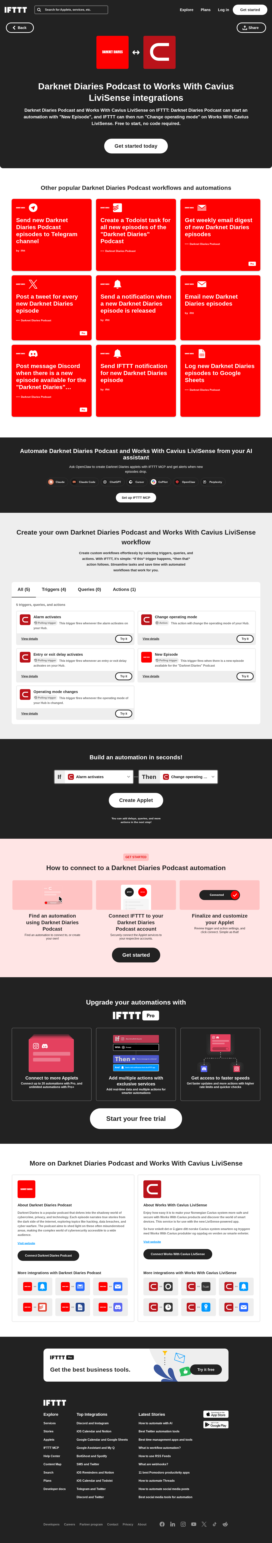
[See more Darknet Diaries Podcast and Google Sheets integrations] (72, 1307)
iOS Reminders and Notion (95, 1472)
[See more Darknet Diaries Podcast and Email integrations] (110, 1286)
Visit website (26, 1243)
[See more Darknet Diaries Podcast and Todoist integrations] (35, 1307)
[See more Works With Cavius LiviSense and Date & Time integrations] (160, 1307)
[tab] (24, 590)
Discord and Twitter (90, 1497)
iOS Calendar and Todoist (95, 1480)
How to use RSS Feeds (155, 1456)
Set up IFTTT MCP (136, 497)
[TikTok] (214, 1524)
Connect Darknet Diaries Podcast (48, 1255)
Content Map (52, 1464)
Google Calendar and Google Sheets (102, 1439)
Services (49, 1423)
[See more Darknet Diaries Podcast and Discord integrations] (110, 1307)
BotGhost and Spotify (92, 1456)
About (142, 1524)
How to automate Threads (157, 1480)
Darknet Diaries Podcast (89, 86)
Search (48, 1472)
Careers (69, 1524)
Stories (48, 1431)
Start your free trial (136, 1118)
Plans (206, 10)
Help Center (51, 1456)
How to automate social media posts (164, 1489)
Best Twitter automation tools (159, 1431)
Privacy (128, 1524)
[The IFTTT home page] (16, 9)
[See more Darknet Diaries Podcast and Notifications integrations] (35, 1286)
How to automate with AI (155, 1423)
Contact (112, 1524)
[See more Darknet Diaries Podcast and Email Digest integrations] (72, 1286)
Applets (48, 1439)
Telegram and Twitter (91, 1489)
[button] (136, 955)
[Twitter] (204, 1524)
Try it (123, 638)
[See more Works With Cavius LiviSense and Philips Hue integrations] (198, 1286)
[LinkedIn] (172, 1524)
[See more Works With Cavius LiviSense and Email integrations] (236, 1307)
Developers (51, 1524)
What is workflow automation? (160, 1447)
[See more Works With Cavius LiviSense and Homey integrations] (160, 1286)
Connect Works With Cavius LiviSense (178, 1254)
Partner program (91, 1524)
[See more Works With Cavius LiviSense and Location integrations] (198, 1307)
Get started (250, 10)
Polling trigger (47, 622)
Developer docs (54, 1489)
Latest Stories (152, 1414)
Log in (223, 10)
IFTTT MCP (51, 1447)
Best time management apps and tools (165, 1439)
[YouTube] (193, 1524)
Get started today (136, 146)
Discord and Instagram (93, 1423)
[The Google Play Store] (216, 1425)
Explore (186, 10)
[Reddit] (225, 1524)
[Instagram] (183, 1524)
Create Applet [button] (136, 800)
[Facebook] (162, 1524)
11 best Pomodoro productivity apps (164, 1472)
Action (163, 622)
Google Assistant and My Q (96, 1447)
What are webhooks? (153, 1464)
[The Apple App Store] (216, 1414)
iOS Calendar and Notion (94, 1431)
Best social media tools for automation (165, 1497)
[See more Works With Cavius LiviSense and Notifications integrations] (236, 1286)
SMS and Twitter (88, 1464)
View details (29, 638)
